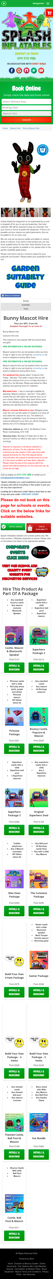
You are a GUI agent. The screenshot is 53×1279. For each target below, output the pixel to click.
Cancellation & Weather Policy (27, 1268)
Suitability (26, 304)
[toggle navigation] (48, 3)
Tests (26, 308)
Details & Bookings (14, 667)
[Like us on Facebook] (12, 70)
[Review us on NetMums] (26, 70)
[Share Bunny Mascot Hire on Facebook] (26, 295)
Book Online (15, 526)
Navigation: (38, 3)
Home (5, 128)
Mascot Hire (15, 128)
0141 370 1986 (26, 58)
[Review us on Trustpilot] (34, 70)
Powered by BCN (26, 1258)
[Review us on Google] (19, 70)
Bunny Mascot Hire (31, 128)
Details (26, 300)
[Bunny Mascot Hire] (26, 174)
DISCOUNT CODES (29, 494)
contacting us (38, 354)
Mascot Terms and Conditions (28, 1271)
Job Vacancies (29, 1274)
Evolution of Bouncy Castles (26, 1263)
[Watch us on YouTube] (41, 70)
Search (26, 120)
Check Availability (42, 528)
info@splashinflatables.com (15, 477)
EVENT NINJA (39, 63)
